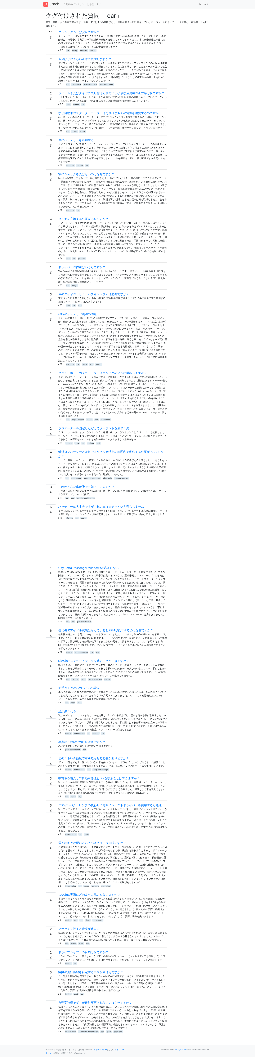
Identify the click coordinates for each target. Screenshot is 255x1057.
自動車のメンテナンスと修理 (78, 4)
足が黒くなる (67, 711)
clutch (73, 943)
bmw (77, 443)
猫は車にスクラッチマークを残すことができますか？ (93, 661)
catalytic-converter (92, 478)
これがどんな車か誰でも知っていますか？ (86, 487)
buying (68, 994)
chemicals (107, 478)
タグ (98, 4)
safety (74, 50)
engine (69, 652)
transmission (70, 886)
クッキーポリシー (99, 1049)
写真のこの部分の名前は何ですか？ (82, 742)
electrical (70, 165)
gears (86, 886)
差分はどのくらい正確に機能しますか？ (84, 59)
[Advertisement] (106, 545)
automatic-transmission (88, 1032)
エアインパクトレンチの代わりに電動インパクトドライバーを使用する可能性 (110, 805)
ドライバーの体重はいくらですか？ (82, 267)
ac (89, 733)
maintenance (79, 733)
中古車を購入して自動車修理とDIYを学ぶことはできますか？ (99, 778)
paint (83, 679)
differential (76, 84)
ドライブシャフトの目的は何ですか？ (83, 952)
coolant (69, 443)
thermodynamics (121, 478)
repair (73, 796)
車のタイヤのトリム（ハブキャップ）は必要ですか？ (93, 294)
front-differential (106, 84)
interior (99, 364)
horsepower (98, 920)
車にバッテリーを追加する (76, 140)
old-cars (83, 50)
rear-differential (90, 84)
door (73, 703)
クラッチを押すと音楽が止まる (79, 929)
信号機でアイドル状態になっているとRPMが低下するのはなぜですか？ (105, 630)
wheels (76, 104)
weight (74, 285)
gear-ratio (118, 1032)
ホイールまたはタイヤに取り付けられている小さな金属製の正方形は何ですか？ (111, 93)
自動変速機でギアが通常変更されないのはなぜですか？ (95, 1002)
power (74, 131)
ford (75, 920)
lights (84, 364)
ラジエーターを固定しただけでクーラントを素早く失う (95, 428)
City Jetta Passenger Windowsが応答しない (88, 568)
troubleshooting (81, 652)
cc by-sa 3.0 (181, 1049)
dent (79, 703)
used (76, 994)
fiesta (88, 920)
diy (80, 796)
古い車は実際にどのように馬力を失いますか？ (89, 894)
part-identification (72, 750)
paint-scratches (95, 679)
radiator (91, 443)
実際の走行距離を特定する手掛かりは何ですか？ (90, 972)
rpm (96, 420)
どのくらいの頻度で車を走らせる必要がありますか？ (93, 758)
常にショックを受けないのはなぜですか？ (86, 174)
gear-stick (105, 886)
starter (82, 131)
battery (80, 165)
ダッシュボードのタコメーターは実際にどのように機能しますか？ (102, 373)
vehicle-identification (86, 498)
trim (79, 305)
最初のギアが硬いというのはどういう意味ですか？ (92, 843)
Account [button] (204, 4)
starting (69, 518)
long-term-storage (100, 769)
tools (87, 834)
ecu (91, 364)
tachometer (105, 420)
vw (67, 498)
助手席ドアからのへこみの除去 (79, 688)
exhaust (96, 733)
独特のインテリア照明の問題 (77, 314)
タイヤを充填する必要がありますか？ (83, 219)
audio (81, 943)
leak (98, 443)
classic (93, 50)
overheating (76, 478)
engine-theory (78, 420)
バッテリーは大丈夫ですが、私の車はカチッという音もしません (101, 506)
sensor (89, 420)
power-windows (84, 622)
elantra (107, 679)
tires (68, 104)
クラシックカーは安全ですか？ (79, 32)
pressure (81, 258)
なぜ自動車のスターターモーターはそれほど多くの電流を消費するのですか (108, 113)
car (68, 50)
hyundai (75, 679)
